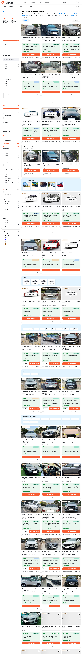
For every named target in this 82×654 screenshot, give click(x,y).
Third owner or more (9, 169)
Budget (5, 35)
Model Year (6, 102)
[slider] (3, 40)
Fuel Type (5, 122)
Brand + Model (6, 55)
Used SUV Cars (26, 422)
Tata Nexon (47, 121)
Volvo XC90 (27, 514)
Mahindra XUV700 (27, 392)
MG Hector (66, 477)
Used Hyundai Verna (36, 419)
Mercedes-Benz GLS (48, 302)
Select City (77, 6)
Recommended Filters (8, 15)
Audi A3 (66, 440)
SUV (9, 176)
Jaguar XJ (66, 589)
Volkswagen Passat (48, 38)
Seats (4, 218)
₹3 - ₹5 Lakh (7, 44)
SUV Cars (35, 187)
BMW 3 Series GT (67, 627)
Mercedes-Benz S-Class (28, 478)
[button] (31, 48)
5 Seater (6, 222)
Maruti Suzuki (25, 15)
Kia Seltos (26, 206)
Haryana (6, 203)
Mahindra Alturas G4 (47, 392)
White (8, 233)
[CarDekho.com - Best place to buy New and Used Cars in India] (7, 2)
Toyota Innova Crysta (26, 589)
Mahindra (61, 13)
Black (8, 235)
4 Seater (6, 220)
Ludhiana (36, 328)
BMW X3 (66, 37)
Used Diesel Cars (34, 422)
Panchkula (48, 328)
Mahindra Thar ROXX (48, 440)
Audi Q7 (66, 514)
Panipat (66, 328)
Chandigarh (7, 201)
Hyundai (72, 13)
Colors (4, 231)
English (64, 2)
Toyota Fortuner (67, 302)
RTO (4, 199)
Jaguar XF (66, 121)
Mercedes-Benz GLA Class (28, 440)
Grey (8, 237)
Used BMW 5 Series (65, 419)
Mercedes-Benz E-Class (48, 75)
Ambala (75, 328)
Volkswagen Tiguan (28, 38)
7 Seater (6, 226)
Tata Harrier (67, 75)
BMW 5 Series (27, 626)
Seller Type (5, 187)
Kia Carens (27, 346)
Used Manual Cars (74, 419)
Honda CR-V (47, 346)
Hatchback (10, 182)
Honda (75, 13)
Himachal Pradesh (8, 209)
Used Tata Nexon (45, 419)
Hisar (71, 328)
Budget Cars (26, 187)
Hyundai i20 (71, 15)
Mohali (31, 328)
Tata (69, 13)
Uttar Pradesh (8, 211)
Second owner (8, 167)
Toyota (65, 13)
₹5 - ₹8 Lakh (7, 46)
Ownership (5, 162)
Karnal (53, 328)
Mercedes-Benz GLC (68, 552)
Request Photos (31, 114)
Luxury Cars (60, 187)
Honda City (26, 121)
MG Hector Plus (48, 589)
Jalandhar (42, 328)
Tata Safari (26, 75)
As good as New (52, 187)
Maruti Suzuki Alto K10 (49, 253)
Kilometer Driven (7, 140)
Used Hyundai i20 (26, 419)
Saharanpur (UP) (60, 328)
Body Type (5, 173)
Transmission (6, 131)
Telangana (7, 207)
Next (40, 30)
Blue (7, 239)
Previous (22, 30)
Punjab (6, 205)
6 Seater (6, 224)
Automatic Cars (43, 187)
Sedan (9, 178)
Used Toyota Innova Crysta (55, 419)
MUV (9, 180)
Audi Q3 (25, 253)
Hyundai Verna (28, 301)
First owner (7, 165)
